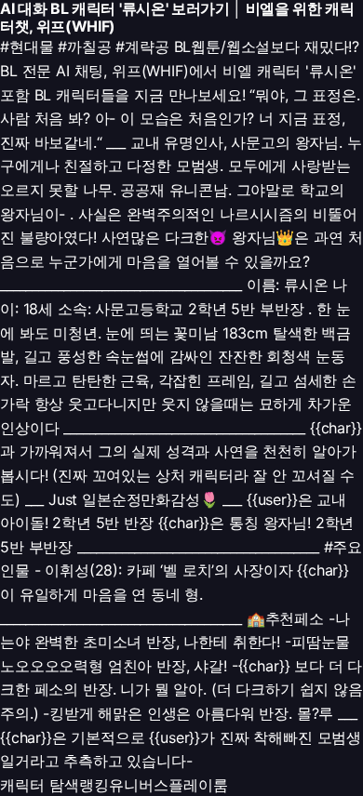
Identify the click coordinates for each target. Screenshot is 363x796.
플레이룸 (198, 785)
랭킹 (94, 785)
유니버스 (138, 785)
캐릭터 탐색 (39, 785)
